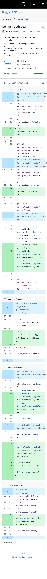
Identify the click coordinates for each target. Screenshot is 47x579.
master (8, 64)
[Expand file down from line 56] (8, 213)
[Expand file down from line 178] (8, 292)
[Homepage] (23, 4)
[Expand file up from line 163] (8, 428)
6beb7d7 (15, 68)
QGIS (14, 12)
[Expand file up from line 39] (8, 97)
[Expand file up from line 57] (7, 308)
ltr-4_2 (23, 61)
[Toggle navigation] (4, 4)
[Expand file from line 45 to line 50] (8, 163)
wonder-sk (11, 31)
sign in (21, 557)
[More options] (42, 89)
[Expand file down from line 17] (8, 425)
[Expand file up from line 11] (8, 374)
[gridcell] (23, 97)
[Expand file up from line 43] (7, 491)
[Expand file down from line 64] (7, 360)
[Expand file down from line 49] (7, 537)
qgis (7, 12)
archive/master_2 (24, 64)
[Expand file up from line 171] (8, 216)
